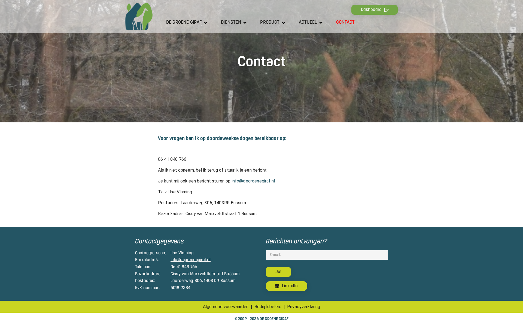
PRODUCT (269, 22)
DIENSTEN (231, 22)
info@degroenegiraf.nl (253, 181)
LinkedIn (290, 286)
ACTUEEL (308, 22)
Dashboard (371, 10)
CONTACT (345, 22)
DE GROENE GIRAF (184, 22)
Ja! (278, 272)
